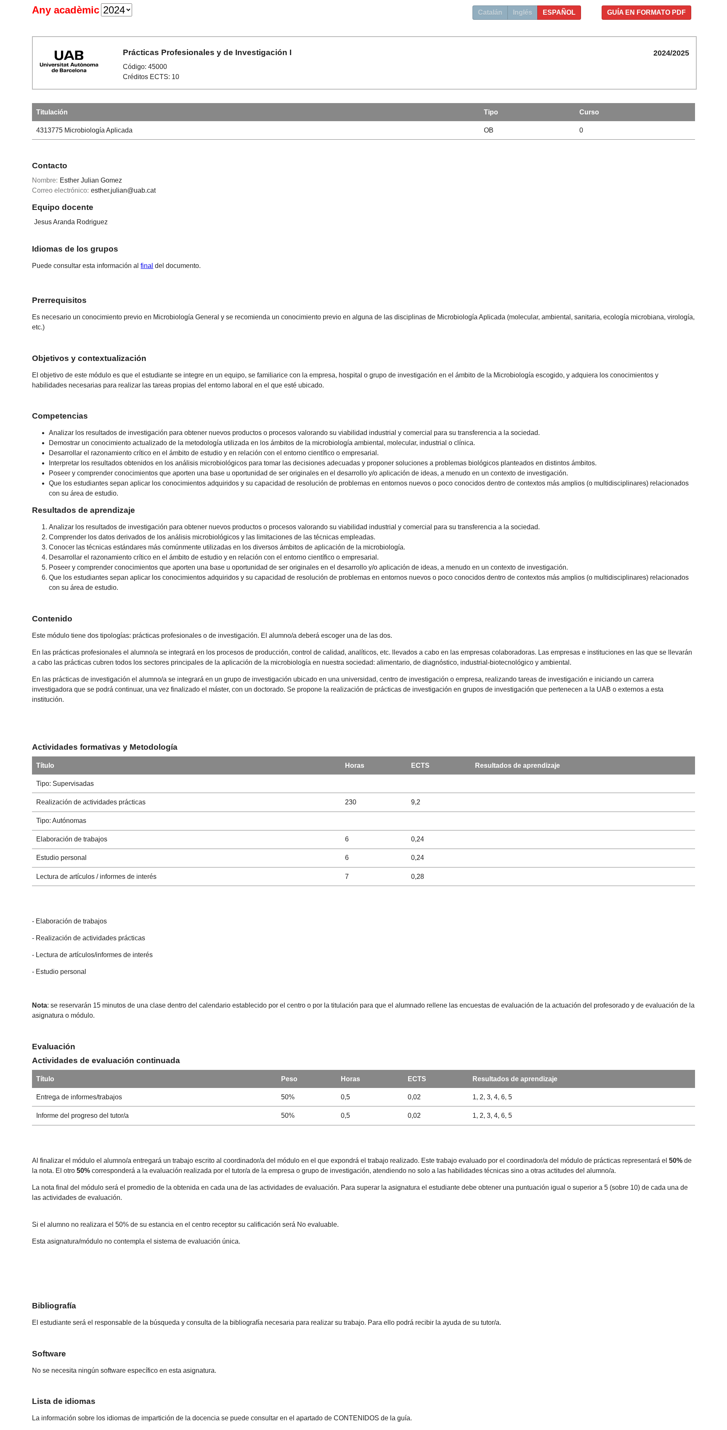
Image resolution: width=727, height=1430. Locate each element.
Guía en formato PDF (646, 12)
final (147, 265)
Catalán (490, 12)
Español (559, 12)
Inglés (522, 12)
